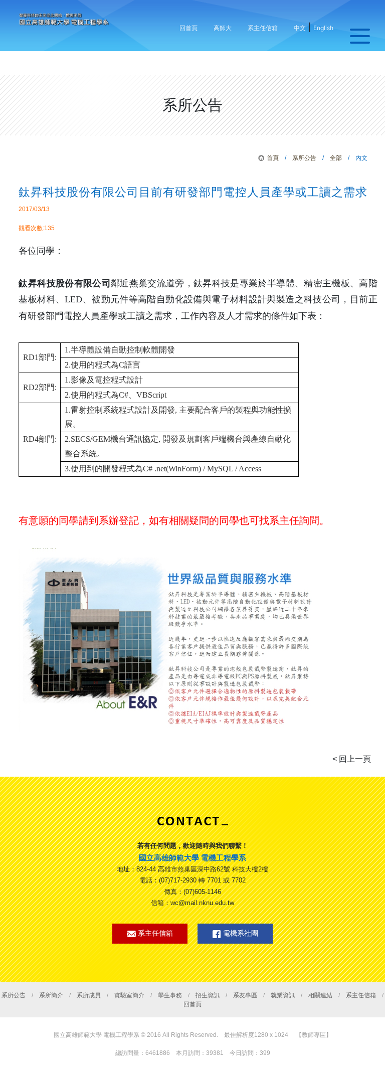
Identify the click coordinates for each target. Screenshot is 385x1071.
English (323, 28)
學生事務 (170, 995)
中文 (300, 28)
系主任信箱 (263, 28)
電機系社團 (239, 933)
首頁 (273, 157)
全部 (336, 157)
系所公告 (304, 157)
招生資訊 (208, 995)
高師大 (223, 28)
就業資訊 (283, 995)
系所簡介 (51, 995)
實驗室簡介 (129, 995)
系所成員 (89, 995)
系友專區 (245, 995)
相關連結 (320, 995)
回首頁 (188, 28)
